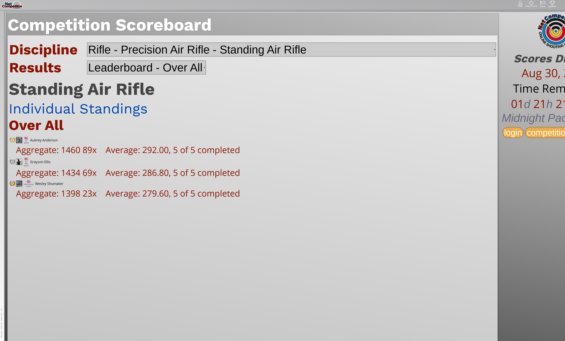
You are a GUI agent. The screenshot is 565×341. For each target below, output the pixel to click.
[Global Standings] (552, 4)
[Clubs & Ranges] (531, 4)
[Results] (542, 4)
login (513, 132)
